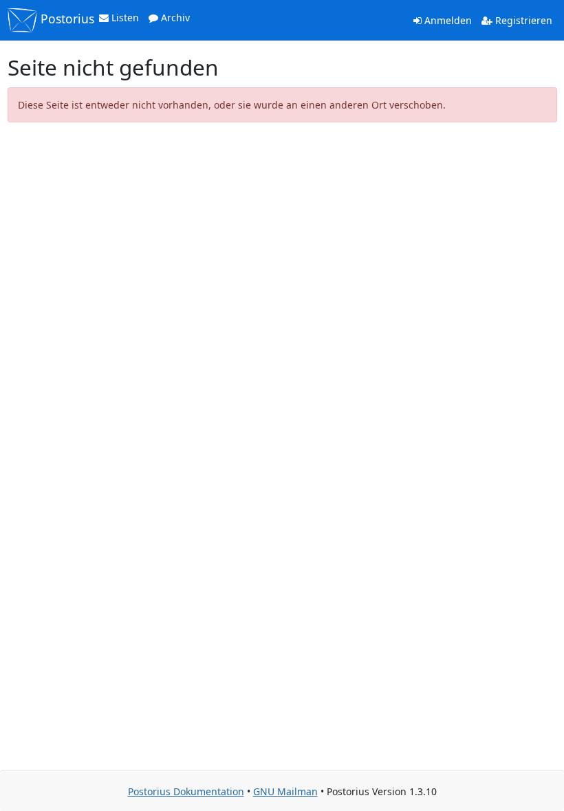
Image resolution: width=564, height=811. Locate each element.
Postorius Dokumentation (186, 791)
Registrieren (522, 20)
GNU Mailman (285, 791)
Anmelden (447, 20)
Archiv (174, 17)
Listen (124, 17)
